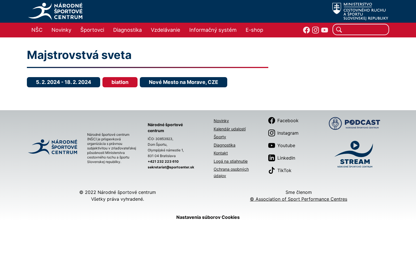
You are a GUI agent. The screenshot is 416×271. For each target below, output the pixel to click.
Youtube (286, 145)
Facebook (288, 120)
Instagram (288, 133)
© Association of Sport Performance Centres (298, 199)
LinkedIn (286, 158)
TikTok (284, 170)
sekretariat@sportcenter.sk (171, 167)
